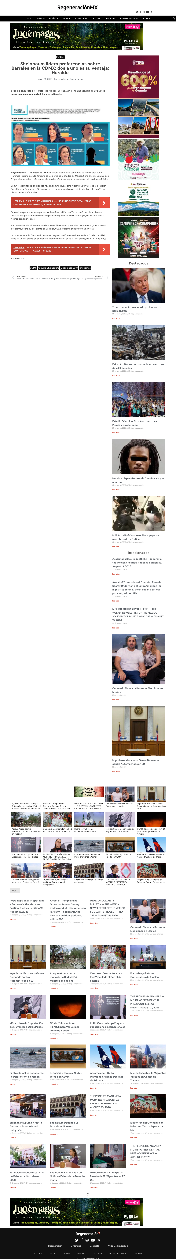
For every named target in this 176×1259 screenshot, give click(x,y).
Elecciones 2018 (69, 267)
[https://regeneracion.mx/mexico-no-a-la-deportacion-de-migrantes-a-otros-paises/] (119, 822)
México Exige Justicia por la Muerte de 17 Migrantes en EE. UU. (107, 1176)
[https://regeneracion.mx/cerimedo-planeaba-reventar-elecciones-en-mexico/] (119, 797)
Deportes (110, 18)
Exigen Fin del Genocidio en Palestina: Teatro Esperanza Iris (151, 881)
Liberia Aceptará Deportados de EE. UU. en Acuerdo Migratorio (27, 1226)
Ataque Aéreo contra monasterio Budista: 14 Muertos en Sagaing (26, 831)
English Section (129, 18)
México (41, 18)
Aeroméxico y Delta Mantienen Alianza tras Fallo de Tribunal (151, 855)
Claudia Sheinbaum (48, 267)
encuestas (85, 267)
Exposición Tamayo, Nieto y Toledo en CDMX (118, 855)
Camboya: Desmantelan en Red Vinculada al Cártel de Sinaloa (57, 830)
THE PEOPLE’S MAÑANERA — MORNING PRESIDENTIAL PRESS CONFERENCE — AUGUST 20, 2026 (119, 882)
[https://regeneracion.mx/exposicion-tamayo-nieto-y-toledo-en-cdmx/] (119, 847)
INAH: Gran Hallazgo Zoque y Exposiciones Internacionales (25, 855)
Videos (146, 18)
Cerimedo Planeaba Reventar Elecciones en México (119, 804)
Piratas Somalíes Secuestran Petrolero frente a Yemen (87, 855)
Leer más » (116, 319)
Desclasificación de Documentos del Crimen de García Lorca (106, 1226)
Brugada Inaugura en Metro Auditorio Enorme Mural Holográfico (55, 882)
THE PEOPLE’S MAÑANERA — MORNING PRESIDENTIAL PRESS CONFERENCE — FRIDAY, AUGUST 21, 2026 (57, 856)
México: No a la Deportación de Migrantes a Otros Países (120, 830)
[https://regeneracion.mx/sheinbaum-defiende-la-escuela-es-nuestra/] (88, 873)
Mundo (67, 18)
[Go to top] (170, 1253)
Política (54, 18)
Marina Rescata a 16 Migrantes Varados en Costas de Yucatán (26, 881)
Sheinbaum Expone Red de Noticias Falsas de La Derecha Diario (67, 1176)
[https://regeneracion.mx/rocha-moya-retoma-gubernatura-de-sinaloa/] (88, 822)
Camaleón (81, 18)
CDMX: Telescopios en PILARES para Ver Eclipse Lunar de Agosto (151, 831)
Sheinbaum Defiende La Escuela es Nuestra (88, 881)
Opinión (96, 18)
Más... (15, 890)
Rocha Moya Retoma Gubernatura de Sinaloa (85, 830)
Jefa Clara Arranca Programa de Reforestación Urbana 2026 (27, 1176)
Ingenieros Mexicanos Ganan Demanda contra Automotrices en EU (151, 805)
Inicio (29, 18)
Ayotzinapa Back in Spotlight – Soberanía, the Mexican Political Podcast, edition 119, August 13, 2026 (137, 562)
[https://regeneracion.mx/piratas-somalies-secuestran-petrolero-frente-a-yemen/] (88, 847)
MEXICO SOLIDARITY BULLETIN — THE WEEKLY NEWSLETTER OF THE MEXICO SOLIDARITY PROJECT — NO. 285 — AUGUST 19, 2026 (88, 805)
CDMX (33, 267)
